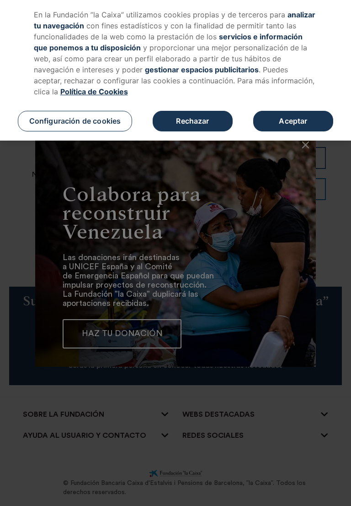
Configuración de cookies (75, 120)
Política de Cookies (94, 91)
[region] (175, 70)
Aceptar (293, 120)
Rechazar (192, 120)
